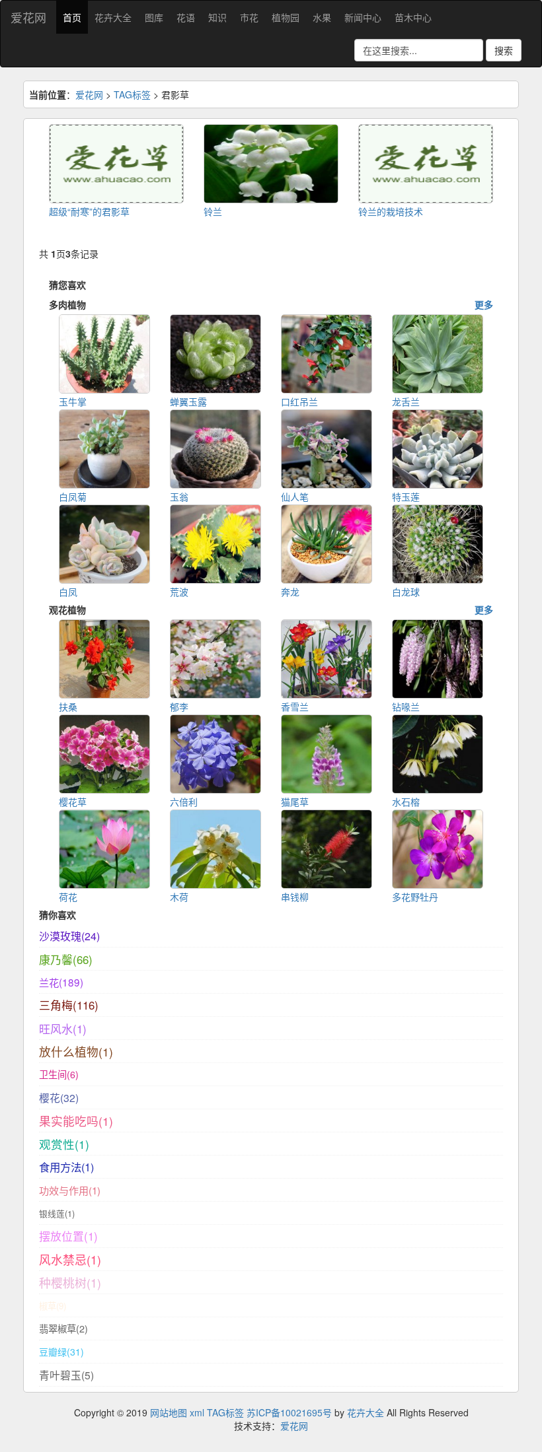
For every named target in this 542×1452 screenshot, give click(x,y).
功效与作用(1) (69, 1190)
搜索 (503, 50)
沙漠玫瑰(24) (69, 936)
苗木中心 (413, 17)
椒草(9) (52, 1305)
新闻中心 (362, 17)
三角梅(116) (68, 1005)
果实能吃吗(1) (76, 1121)
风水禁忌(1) (70, 1259)
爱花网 (28, 17)
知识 (217, 17)
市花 (249, 17)
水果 (322, 17)
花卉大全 (113, 17)
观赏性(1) (64, 1144)
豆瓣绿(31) (61, 1351)
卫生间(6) (59, 1074)
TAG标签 (132, 94)
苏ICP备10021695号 (289, 1412)
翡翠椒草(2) (63, 1328)
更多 (484, 304)
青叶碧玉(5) (66, 1374)
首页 (72, 17)
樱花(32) (59, 1097)
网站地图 (168, 1412)
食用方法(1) (66, 1167)
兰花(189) (61, 982)
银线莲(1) (57, 1213)
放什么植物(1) (76, 1051)
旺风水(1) (63, 1028)
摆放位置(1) (68, 1236)
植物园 (285, 17)
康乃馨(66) (66, 959)
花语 (185, 17)
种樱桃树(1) (70, 1282)
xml (197, 1412)
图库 (154, 17)
